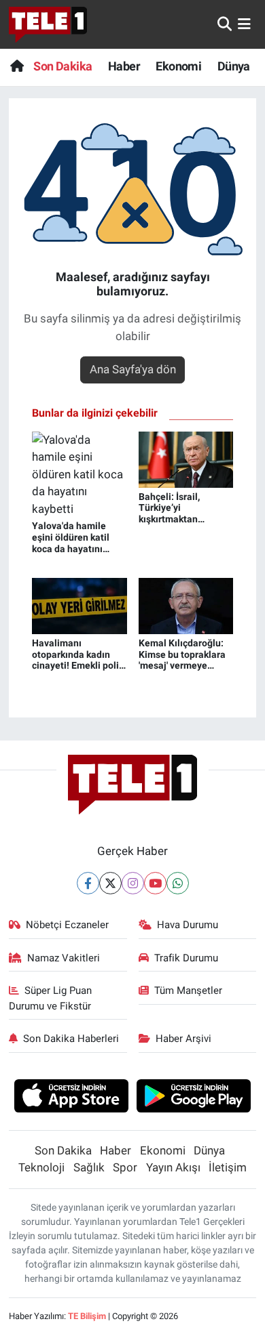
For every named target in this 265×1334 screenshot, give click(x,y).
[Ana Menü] (244, 23)
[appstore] (71, 1097)
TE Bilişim (87, 1316)
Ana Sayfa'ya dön (133, 369)
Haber (124, 66)
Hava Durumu (187, 925)
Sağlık (89, 1167)
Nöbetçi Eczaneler (67, 925)
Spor (125, 1167)
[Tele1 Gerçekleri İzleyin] (48, 24)
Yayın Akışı (173, 1167)
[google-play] (194, 1097)
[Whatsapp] (177, 883)
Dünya (233, 66)
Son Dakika (62, 66)
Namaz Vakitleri (63, 958)
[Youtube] (155, 883)
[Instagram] (133, 883)
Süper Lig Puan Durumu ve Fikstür (50, 998)
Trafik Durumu (186, 958)
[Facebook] (88, 883)
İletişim (228, 1167)
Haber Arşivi (183, 1039)
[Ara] (224, 23)
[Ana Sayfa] (16, 66)
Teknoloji (41, 1167)
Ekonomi (178, 66)
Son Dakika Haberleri (71, 1039)
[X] (110, 883)
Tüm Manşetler (188, 990)
